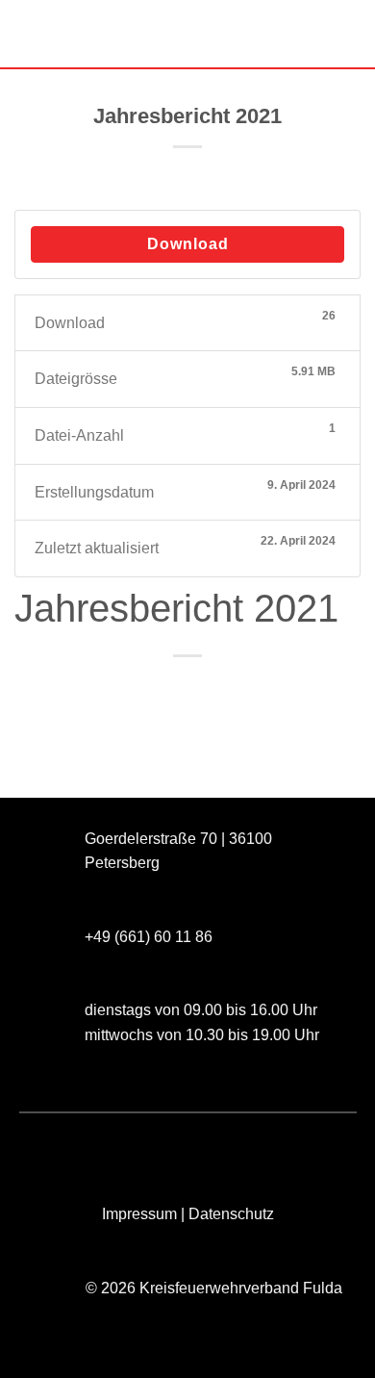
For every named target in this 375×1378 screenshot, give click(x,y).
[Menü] (26, 33)
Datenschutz (231, 1214)
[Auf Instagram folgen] (85, 1145)
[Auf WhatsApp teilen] (100, 688)
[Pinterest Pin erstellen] (240, 688)
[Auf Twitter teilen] (170, 688)
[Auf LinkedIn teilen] (274, 688)
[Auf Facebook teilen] (135, 688)
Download (188, 244)
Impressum (139, 1214)
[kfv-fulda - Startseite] (187, 34)
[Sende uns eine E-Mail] (120, 1145)
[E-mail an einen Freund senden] (205, 688)
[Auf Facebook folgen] (50, 1145)
